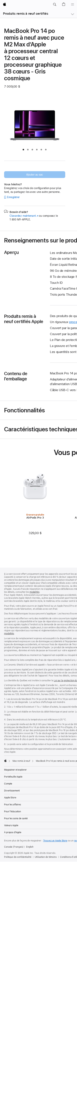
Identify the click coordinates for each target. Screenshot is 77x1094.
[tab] (23, 149)
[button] (54, 4)
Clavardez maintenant (24, 215)
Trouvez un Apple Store (55, 840)
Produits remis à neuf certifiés (25, 13)
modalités (34, 592)
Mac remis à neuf (21, 761)
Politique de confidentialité (17, 857)
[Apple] (5, 760)
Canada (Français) (14, 847)
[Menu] (72, 4)
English (29, 847)
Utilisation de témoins (46, 857)
